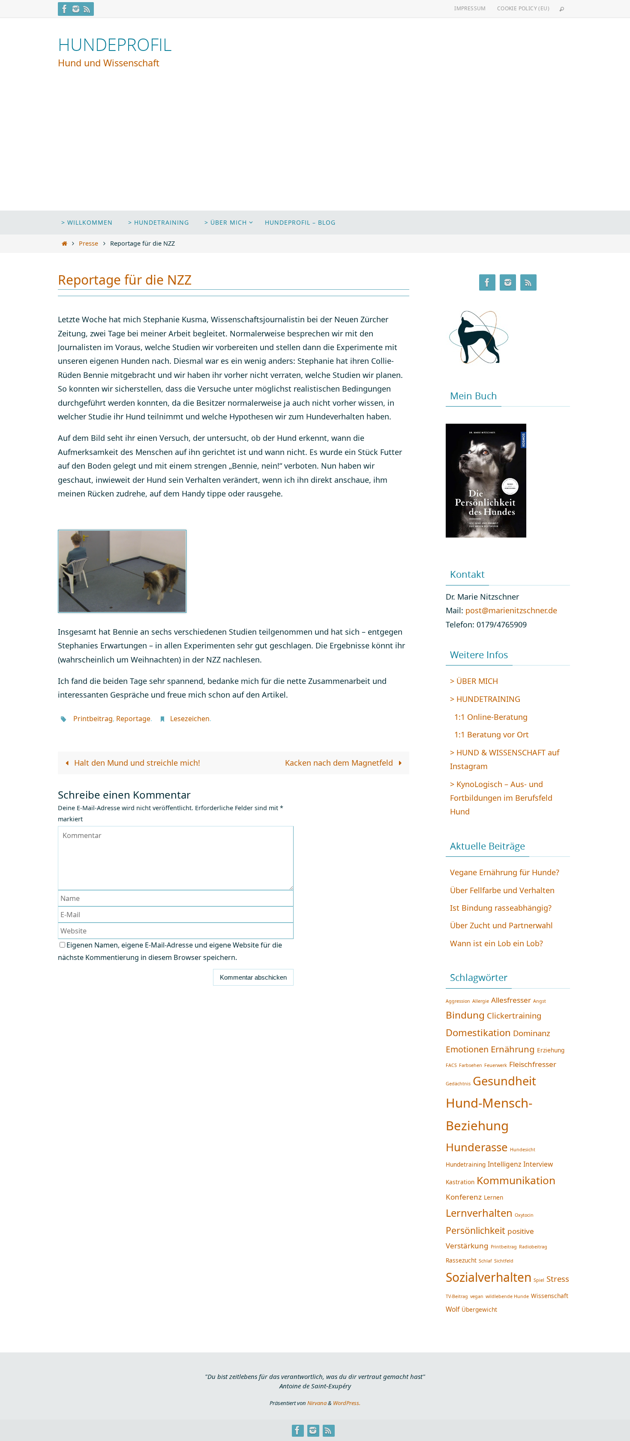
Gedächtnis (458, 1084)
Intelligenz (504, 1164)
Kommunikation (516, 1180)
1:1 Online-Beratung (491, 717)
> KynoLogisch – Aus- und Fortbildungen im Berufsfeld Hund (501, 798)
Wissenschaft (549, 1296)
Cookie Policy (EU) (523, 8)
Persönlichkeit (475, 1230)
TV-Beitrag (457, 1296)
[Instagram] (76, 9)
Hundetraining (466, 1164)
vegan (476, 1296)
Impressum (470, 8)
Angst (539, 1001)
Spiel (539, 1280)
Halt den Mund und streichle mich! (136, 763)
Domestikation (478, 1032)
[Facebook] (65, 9)
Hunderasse (477, 1147)
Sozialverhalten (488, 1277)
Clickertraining (514, 1015)
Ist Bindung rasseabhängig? (501, 908)
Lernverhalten (479, 1213)
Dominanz (531, 1033)
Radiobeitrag (533, 1247)
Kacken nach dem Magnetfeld (340, 763)
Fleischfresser (532, 1064)
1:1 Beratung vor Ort (491, 734)
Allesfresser (511, 1000)
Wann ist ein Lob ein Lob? (496, 943)
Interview (538, 1164)
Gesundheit (504, 1081)
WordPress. (346, 1403)
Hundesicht (522, 1150)
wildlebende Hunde (507, 1296)
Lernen (493, 1197)
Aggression (458, 1001)
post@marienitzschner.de (511, 610)
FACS (451, 1065)
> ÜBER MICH (474, 681)
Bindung (465, 1015)
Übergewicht (479, 1309)
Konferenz (464, 1197)
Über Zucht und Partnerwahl (501, 925)
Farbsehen (470, 1065)
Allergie (480, 1001)
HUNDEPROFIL (115, 44)
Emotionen (467, 1049)
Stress (557, 1278)
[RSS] (87, 9)
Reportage (133, 718)
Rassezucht (461, 1260)
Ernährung (513, 1049)
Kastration (460, 1182)
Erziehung (550, 1050)
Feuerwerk (495, 1065)
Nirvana (317, 1403)
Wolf (452, 1309)
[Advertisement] (315, 146)
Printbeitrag (93, 718)
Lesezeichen (190, 718)
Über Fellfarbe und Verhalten (502, 890)
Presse (88, 243)
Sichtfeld (503, 1261)
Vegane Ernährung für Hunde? (504, 872)
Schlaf (485, 1261)
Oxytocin (524, 1215)
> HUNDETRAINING (485, 699)
